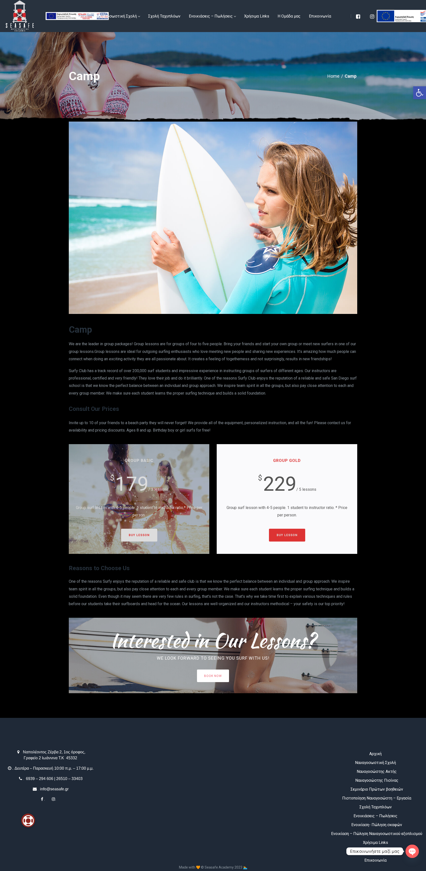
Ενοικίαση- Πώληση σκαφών (376, 824)
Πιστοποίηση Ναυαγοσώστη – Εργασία (376, 798)
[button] (419, 92)
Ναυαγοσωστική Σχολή (375, 762)
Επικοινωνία (375, 860)
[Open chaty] (412, 851)
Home (333, 76)
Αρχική (375, 753)
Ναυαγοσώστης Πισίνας (376, 780)
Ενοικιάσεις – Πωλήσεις (375, 816)
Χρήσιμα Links (375, 842)
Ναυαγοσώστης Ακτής (377, 771)
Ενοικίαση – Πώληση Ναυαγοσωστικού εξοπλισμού (376, 833)
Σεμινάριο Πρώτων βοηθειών (377, 789)
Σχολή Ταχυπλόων (375, 807)
